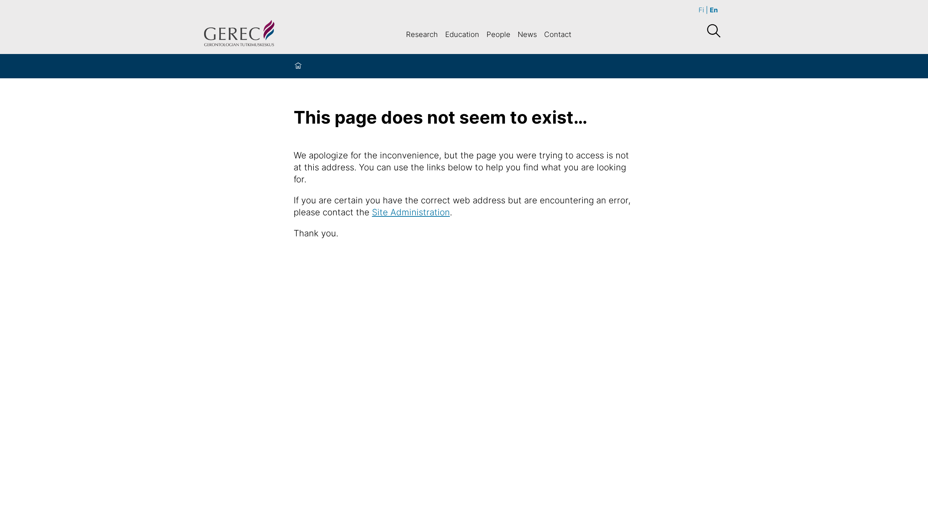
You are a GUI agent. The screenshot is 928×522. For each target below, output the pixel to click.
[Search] (713, 31)
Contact (557, 34)
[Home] (298, 66)
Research (422, 34)
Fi (701, 10)
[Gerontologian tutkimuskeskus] (239, 34)
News (527, 34)
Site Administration (411, 212)
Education (462, 34)
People (498, 34)
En (714, 10)
